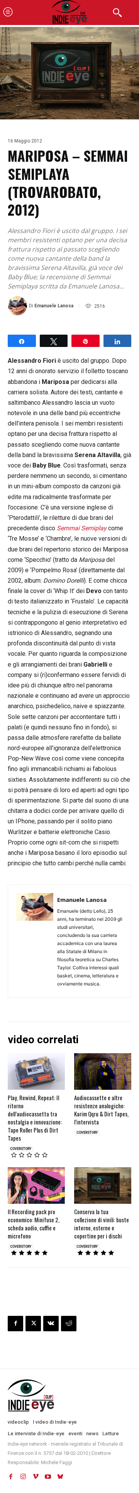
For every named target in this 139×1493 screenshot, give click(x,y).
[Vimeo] (35, 1477)
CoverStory (20, 1149)
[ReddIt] (68, 1323)
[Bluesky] (60, 1477)
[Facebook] (15, 1323)
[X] (33, 1323)
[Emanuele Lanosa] (18, 305)
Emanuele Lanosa (53, 305)
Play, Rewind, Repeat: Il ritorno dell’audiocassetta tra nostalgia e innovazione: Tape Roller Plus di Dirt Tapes (35, 1117)
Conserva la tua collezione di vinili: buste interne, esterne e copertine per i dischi (101, 1223)
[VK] (51, 1323)
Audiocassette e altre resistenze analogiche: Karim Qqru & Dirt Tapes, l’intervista (101, 1109)
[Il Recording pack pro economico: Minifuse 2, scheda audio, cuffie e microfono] (36, 1185)
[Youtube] (48, 1477)
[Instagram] (23, 1477)
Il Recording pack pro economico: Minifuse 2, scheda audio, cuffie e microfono (33, 1223)
